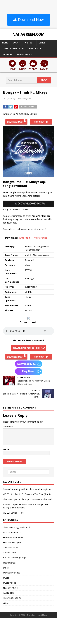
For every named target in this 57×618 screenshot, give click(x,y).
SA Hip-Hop (8, 592)
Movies (44, 69)
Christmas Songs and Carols (17, 527)
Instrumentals (10, 562)
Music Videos (9, 582)
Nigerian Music (10, 587)
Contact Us (35, 48)
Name (6, 449)
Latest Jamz (25, 98)
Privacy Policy (24, 54)
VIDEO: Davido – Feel (13, 512)
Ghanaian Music (11, 547)
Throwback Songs (12, 597)
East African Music (12, 532)
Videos (28, 43)
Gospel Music (9, 552)
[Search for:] (29, 472)
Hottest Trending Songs (14, 557)
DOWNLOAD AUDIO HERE (26, 347)
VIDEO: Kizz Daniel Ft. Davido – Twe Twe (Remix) (27, 494)
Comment (8, 426)
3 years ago (10, 98)
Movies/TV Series (11, 572)
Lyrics (42, 43)
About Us (7, 54)
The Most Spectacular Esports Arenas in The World (28, 499)
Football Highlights (12, 542)
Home (5, 43)
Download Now (30, 20)
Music (16, 43)
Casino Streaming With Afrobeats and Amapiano (27, 489)
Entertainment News (13, 48)
